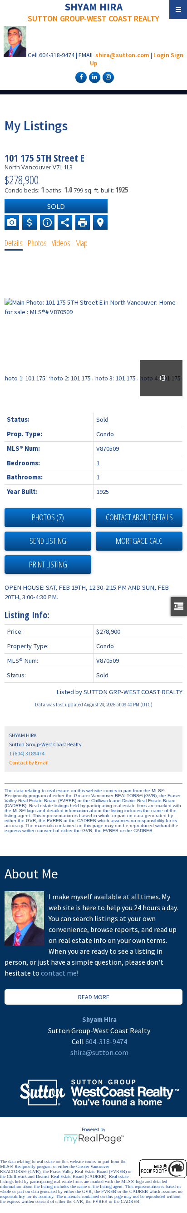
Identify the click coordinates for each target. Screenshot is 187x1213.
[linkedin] (93, 77)
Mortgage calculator (139, 541)
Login (161, 55)
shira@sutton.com (122, 55)
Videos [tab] (61, 242)
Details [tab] (14, 242)
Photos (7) (48, 517)
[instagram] (107, 77)
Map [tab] (81, 242)
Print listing (48, 564)
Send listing (48, 540)
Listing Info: (27, 615)
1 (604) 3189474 (26, 753)
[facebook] (80, 77)
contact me (59, 972)
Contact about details (139, 517)
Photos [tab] (37, 242)
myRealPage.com (93, 1139)
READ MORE (93, 997)
